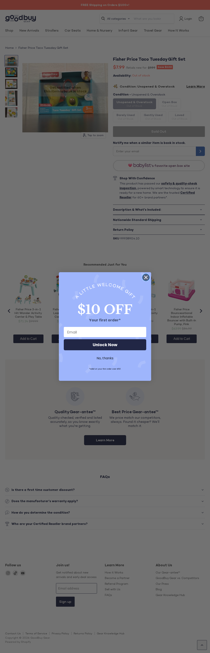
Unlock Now (105, 345)
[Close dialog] (146, 277)
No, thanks (105, 358)
